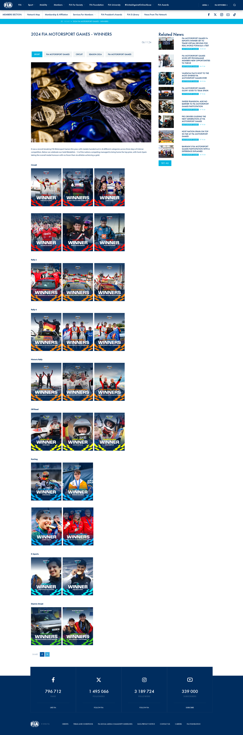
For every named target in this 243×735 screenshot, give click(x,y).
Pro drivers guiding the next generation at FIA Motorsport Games (194, 119)
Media (204, 5)
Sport (37, 54)
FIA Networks (220, 5)
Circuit (79, 54)
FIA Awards (163, 4)
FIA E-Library (133, 14)
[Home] (8, 5)
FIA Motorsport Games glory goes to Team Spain (195, 89)
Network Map (33, 14)
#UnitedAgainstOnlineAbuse (138, 4)
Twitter (215, 15)
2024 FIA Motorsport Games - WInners (90, 21)
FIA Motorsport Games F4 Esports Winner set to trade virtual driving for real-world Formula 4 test (195, 42)
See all (165, 163)
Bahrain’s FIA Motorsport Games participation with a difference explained (196, 149)
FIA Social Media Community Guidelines (115, 724)
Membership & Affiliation (56, 14)
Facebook (209, 15)
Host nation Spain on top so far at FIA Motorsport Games (195, 134)
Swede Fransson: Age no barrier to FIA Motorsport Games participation (195, 104)
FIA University (114, 4)
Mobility (43, 4)
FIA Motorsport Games (57, 54)
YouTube (228, 15)
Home (67, 21)
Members (58, 4)
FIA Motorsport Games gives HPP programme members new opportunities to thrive (196, 59)
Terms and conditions (83, 724)
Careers (178, 724)
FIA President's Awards (111, 14)
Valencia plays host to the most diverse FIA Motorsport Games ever (195, 75)
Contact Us (165, 724)
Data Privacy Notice (146, 724)
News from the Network (155, 14)
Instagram (222, 15)
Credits (65, 724)
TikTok (234, 15)
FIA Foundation (96, 4)
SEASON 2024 (95, 54)
